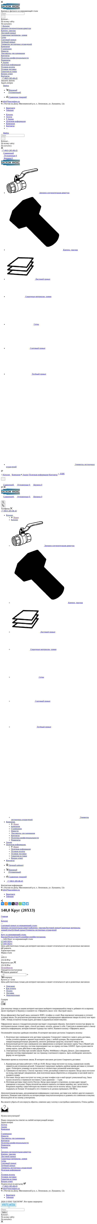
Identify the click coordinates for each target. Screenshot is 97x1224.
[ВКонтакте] (2, 903)
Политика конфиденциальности (15, 1143)
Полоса (11, 937)
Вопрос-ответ (7, 1181)
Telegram (10, 110)
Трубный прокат (18, 930)
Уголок (22, 937)
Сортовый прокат (8, 1163)
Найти (4, 1212)
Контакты (5, 1140)
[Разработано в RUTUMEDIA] (8, 1207)
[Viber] (16, 903)
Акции (4, 1127)
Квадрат (4, 937)
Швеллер (29, 937)
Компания (15, 826)
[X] (13, 903)
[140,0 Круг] (6, 941)
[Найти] (3, 16)
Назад (16, 517)
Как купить (11, 988)
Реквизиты (5, 1145)
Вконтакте (10, 108)
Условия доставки (8, 1177)
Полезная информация (21, 849)
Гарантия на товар (9, 1179)
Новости (4, 1136)
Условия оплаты (8, 1175)
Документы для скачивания (13, 1138)
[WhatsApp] (20, 903)
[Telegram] (27, 903)
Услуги (4, 1125)
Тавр (16, 937)
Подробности (7, 968)
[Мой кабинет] (2, 482)
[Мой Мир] (9, 903)
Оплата (9, 991)
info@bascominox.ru (11, 101)
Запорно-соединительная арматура (16, 928)
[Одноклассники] (6, 903)
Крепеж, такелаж (38, 928)
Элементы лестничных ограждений (41, 930)
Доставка (10, 993)
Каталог (14, 520)
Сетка (8, 930)
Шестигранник (39, 937)
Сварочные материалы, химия (14, 1159)
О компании (6, 1134)
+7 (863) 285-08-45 (9, 78)
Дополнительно (13, 995)
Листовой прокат (53, 928)
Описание (10, 986)
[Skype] (23, 903)
